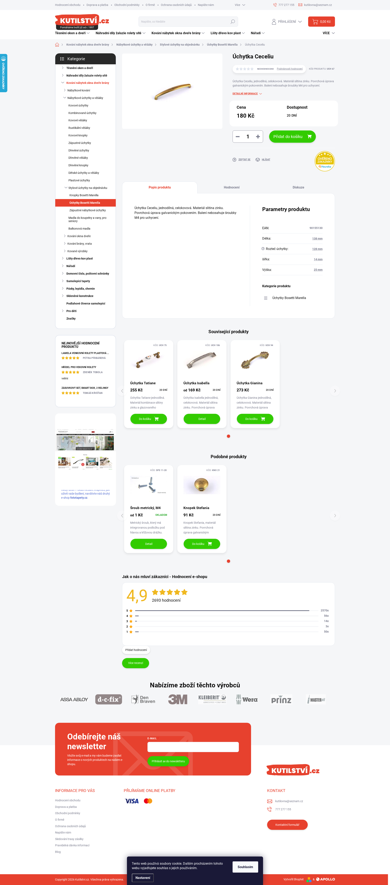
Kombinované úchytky (82, 113)
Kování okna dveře (79, 236)
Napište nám (206, 5)
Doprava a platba (97, 5)
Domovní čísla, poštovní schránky (87, 273)
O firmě (150, 5)
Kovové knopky (78, 135)
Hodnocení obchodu (67, 5)
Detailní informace (245, 93)
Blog (58, 851)
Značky (71, 318)
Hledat (233, 21)
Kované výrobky (77, 251)
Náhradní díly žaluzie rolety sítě (86, 75)
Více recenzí (135, 663)
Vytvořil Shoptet (294, 879)
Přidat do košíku (287, 136)
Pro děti (71, 311)
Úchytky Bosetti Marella (84, 202)
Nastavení (142, 878)
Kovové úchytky (78, 105)
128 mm (317, 249)
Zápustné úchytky (79, 143)
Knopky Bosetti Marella (84, 195)
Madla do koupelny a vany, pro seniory (87, 219)
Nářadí (70, 266)
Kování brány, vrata (79, 243)
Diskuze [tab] (298, 187)
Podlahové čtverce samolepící (85, 303)
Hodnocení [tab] (231, 187)
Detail (202, 419)
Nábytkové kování (78, 90)
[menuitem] (73, 33)
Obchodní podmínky (127, 5)
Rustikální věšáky (79, 127)
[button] (228, 436)
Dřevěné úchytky (78, 150)
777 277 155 (283, 809)
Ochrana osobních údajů (176, 5)
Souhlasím (245, 867)
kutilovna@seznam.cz (289, 801)
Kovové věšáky (77, 120)
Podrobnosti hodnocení (290, 68)
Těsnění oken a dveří (79, 68)
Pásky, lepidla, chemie (80, 288)
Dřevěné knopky (78, 165)
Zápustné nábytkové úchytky (87, 210)
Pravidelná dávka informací (72, 845)
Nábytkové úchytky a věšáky (85, 98)
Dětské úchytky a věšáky (83, 172)
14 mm (318, 259)
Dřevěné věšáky (78, 157)
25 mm (318, 269)
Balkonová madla (79, 228)
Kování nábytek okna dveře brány (87, 82)
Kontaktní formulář (287, 824)
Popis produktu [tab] (160, 187)
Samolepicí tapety (78, 281)
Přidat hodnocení (136, 650)
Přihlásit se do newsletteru (168, 761)
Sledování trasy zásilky (69, 839)
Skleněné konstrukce (79, 296)
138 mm (317, 238)
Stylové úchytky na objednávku (87, 187)
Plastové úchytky (79, 180)
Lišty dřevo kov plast (79, 258)
